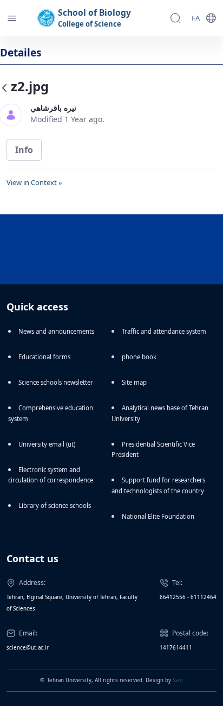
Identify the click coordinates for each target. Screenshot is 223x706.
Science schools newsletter (55, 382)
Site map (134, 382)
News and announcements (56, 331)
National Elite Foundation (158, 516)
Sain (178, 680)
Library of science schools (54, 505)
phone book (139, 357)
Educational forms (44, 357)
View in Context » (34, 182)
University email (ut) (46, 444)
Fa (196, 18)
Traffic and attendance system (164, 331)
